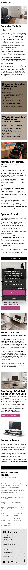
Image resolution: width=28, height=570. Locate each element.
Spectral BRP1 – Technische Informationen (10, 307)
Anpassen (13, 298)
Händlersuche (6, 556)
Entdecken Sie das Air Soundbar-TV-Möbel (10, 415)
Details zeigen (21, 288)
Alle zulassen (14, 293)
